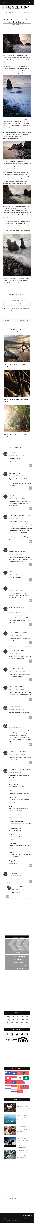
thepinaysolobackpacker (19, 650)
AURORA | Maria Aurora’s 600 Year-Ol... (15, 435)
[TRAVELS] (12, 308)
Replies (9, 882)
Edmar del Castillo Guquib (19, 516)
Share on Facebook (18, 300)
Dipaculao (13, 311)
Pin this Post (26, 304)
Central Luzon (25, 308)
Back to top (27, 1215)
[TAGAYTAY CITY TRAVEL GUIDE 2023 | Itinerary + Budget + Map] (10, 1111)
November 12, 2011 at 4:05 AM (16, 554)
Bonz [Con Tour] (15, 686)
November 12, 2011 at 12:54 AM (17, 498)
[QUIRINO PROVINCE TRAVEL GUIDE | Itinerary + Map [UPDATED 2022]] (10, 1158)
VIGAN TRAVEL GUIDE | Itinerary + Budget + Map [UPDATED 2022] (23, 1129)
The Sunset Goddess (17, 668)
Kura (10, 587)
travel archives (15, 873)
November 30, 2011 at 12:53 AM (17, 754)
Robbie (11, 495)
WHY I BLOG (9, 12)
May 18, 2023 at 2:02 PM (18, 889)
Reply (30, 465)
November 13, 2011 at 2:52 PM (16, 590)
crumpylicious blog (17, 707)
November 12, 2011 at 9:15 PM (16, 574)
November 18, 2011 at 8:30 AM (16, 689)
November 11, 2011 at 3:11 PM (16, 455)
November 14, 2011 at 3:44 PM (16, 612)
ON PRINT (26, 12)
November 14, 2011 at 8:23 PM (16, 635)
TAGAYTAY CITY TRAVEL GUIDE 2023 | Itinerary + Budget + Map (23, 1106)
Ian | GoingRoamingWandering (19, 550)
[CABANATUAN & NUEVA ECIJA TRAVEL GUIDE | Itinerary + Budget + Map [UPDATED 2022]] (10, 1146)
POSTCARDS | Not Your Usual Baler (15, 365)
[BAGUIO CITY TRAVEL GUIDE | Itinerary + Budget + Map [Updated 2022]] (10, 1123)
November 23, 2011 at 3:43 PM (16, 727)
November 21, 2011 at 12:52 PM (17, 709)
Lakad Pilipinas (18, 886)
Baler (20, 308)
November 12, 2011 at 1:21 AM (16, 518)
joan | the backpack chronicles (17, 609)
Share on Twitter (11, 304)
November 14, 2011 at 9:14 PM (16, 653)
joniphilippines (15, 473)
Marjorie (12, 725)
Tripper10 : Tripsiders (17, 752)
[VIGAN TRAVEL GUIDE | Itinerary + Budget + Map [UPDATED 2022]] (10, 1134)
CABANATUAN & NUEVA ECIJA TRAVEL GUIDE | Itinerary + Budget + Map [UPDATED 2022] (23, 1143)
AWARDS (17, 12)
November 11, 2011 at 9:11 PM (16, 475)
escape (11, 571)
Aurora (17, 308)
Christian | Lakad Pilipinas (19, 770)
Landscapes (20, 311)
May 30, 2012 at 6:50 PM (15, 772)
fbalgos (12, 453)
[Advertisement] (18, 16)
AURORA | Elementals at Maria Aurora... (16, 400)
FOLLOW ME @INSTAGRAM (8, 1198)
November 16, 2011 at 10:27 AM (17, 671)
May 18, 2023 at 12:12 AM (15, 876)
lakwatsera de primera (18, 632)
